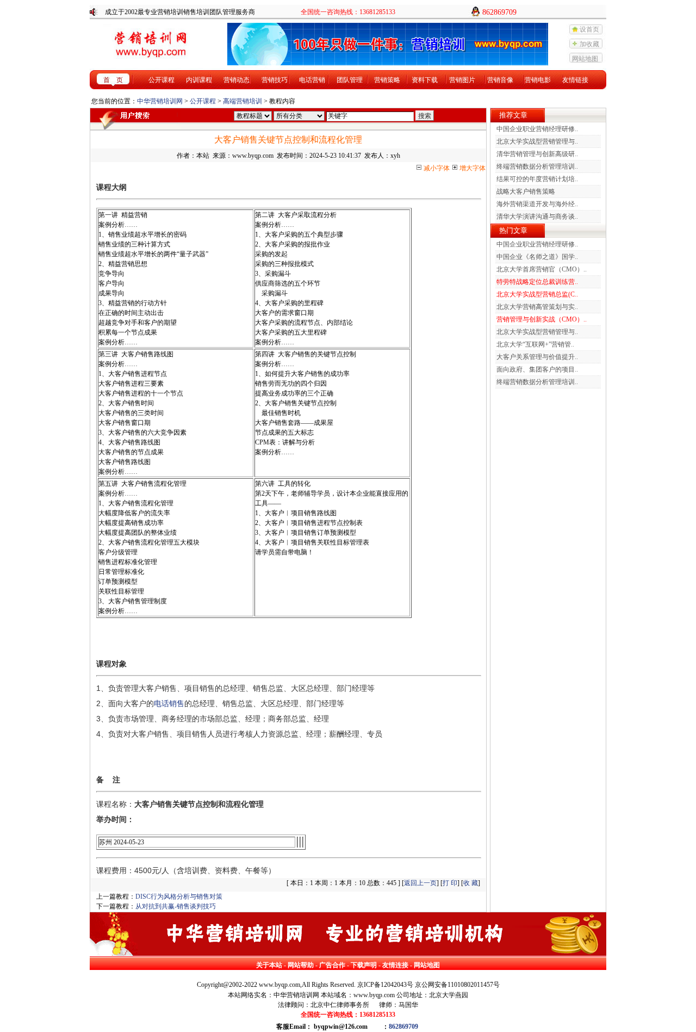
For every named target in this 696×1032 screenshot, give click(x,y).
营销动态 (236, 80)
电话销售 (169, 703)
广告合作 (332, 965)
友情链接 (575, 80)
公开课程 (161, 80)
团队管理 (350, 80)
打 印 (450, 883)
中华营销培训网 (160, 101)
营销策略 (387, 80)
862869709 (403, 1026)
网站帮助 (301, 965)
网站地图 (585, 59)
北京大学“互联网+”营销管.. (535, 344)
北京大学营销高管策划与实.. (537, 307)
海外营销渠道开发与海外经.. (537, 204)
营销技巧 (275, 80)
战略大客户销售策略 (525, 191)
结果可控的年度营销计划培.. (537, 179)
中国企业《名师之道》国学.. (537, 257)
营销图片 (462, 80)
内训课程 (199, 80)
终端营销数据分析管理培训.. (537, 166)
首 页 (113, 80)
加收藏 (589, 44)
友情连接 (395, 965)
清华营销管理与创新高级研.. (537, 154)
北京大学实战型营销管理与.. (537, 141)
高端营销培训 (242, 101)
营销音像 (500, 80)
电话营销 (312, 80)
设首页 (589, 29)
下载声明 (364, 965)
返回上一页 (420, 883)
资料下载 (425, 80)
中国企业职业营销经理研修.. (537, 129)
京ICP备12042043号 (385, 984)
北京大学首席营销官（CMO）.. (541, 269)
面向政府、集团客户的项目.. (537, 369)
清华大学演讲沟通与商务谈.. (537, 216)
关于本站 (269, 965)
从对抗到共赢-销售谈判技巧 (175, 906)
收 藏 (470, 883)
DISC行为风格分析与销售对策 (178, 896)
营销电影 (538, 80)
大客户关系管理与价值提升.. (537, 357)
